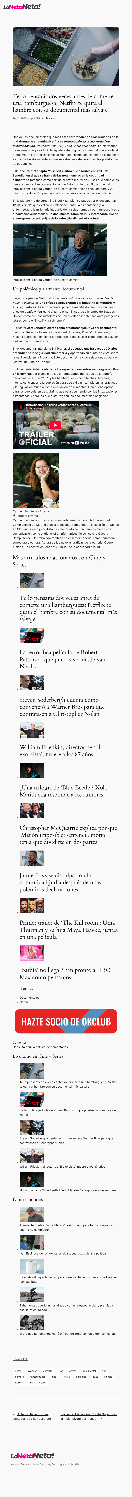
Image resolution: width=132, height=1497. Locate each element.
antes (18, 1370)
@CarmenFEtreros (25, 516)
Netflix (66, 1376)
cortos (72, 1370)
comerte (47, 1370)
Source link (20, 1359)
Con (61, 1370)
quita (95, 1376)
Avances (50, 118)
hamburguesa (37, 1376)
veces (42, 1382)
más (54, 1376)
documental (89, 1370)
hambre (19, 1376)
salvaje (108, 1376)
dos (104, 1370)
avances (32, 1370)
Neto (38, 118)
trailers (19, 1382)
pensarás (81, 1376)
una (31, 1382)
